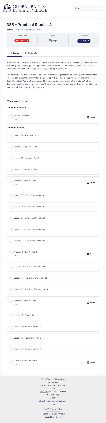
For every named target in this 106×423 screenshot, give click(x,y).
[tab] (14, 53)
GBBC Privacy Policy (53, 409)
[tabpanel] (53, 76)
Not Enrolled (22, 41)
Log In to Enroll (84, 41)
